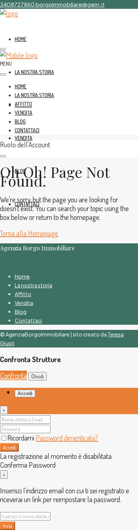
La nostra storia (34, 72)
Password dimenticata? (67, 437)
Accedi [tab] (25, 393)
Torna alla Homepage (29, 233)
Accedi (9, 447)
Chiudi (37, 376)
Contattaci (27, 130)
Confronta (13, 375)
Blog (20, 121)
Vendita (23, 138)
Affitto (23, 104)
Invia (7, 526)
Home (20, 39)
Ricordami (21, 437)
